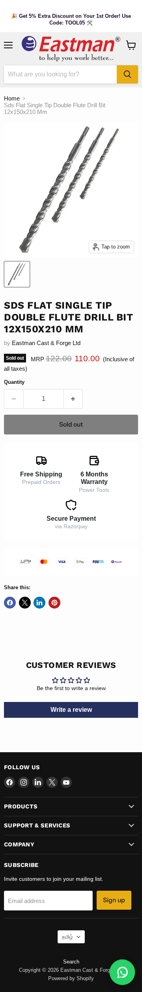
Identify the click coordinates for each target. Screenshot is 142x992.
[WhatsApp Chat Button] (122, 972)
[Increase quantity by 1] (73, 399)
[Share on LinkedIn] (39, 603)
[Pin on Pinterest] (54, 603)
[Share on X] (25, 603)
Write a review (71, 709)
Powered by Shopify (71, 978)
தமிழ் (67, 937)
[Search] (127, 74)
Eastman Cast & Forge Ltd (46, 343)
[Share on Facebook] (10, 603)
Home (12, 98)
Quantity (14, 382)
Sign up (114, 900)
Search (71, 962)
